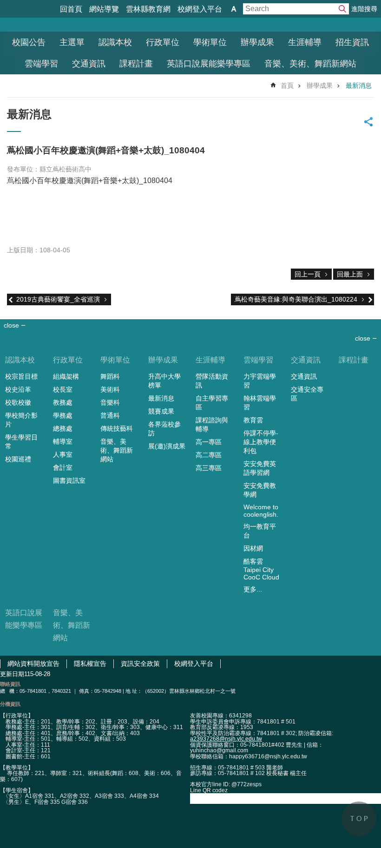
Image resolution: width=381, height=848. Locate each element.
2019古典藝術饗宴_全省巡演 (58, 299)
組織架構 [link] (66, 376)
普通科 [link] (110, 415)
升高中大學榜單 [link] (164, 381)
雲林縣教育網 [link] (148, 9)
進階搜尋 (364, 9)
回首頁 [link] (71, 9)
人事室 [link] (62, 454)
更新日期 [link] (12, 674)
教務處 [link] (62, 402)
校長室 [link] (62, 389)
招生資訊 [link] (352, 42)
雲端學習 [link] (41, 63)
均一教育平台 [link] (259, 531)
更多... (252, 589)
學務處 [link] (62, 415)
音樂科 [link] (110, 402)
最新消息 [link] (359, 85)
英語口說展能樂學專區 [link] (208, 63)
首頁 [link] (287, 85)
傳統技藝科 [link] (116, 428)
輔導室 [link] (62, 441)
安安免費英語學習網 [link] (259, 468)
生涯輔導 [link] (305, 42)
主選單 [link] (72, 42)
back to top (359, 819)
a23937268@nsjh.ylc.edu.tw (226, 739)
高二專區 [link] (209, 455)
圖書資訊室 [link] (69, 480)
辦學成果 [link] (257, 42)
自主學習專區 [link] (212, 402)
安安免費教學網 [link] (259, 490)
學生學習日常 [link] (21, 442)
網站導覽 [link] (104, 9)
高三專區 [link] (209, 468)
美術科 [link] (110, 389)
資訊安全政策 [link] (140, 663)
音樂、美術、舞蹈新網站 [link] (310, 63)
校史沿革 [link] (18, 389)
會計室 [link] (62, 467)
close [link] (11, 325)
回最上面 (350, 274)
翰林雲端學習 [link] (259, 402)
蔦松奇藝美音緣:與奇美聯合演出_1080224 (296, 299)
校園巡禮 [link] (18, 459)
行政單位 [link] (162, 42)
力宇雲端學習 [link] (259, 381)
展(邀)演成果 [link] (166, 446)
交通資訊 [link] (88, 63)
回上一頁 (308, 274)
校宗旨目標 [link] (21, 376)
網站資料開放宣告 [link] (33, 663)
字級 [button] (233, 8)
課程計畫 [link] (136, 63)
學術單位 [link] (210, 42)
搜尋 (342, 8)
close (362, 338)
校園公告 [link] (29, 42)
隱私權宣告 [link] (90, 663)
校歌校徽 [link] (18, 402)
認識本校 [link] (115, 42)
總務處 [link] (62, 428)
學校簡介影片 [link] (21, 420)
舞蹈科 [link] (110, 376)
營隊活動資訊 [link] (212, 381)
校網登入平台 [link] (199, 9)
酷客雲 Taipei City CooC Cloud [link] (261, 569)
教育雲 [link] (253, 420)
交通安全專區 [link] (307, 394)
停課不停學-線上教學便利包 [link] (260, 441)
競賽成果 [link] (161, 411)
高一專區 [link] (209, 442)
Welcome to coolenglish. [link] (260, 510)
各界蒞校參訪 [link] (164, 429)
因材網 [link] (253, 548)
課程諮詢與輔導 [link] (212, 424)
